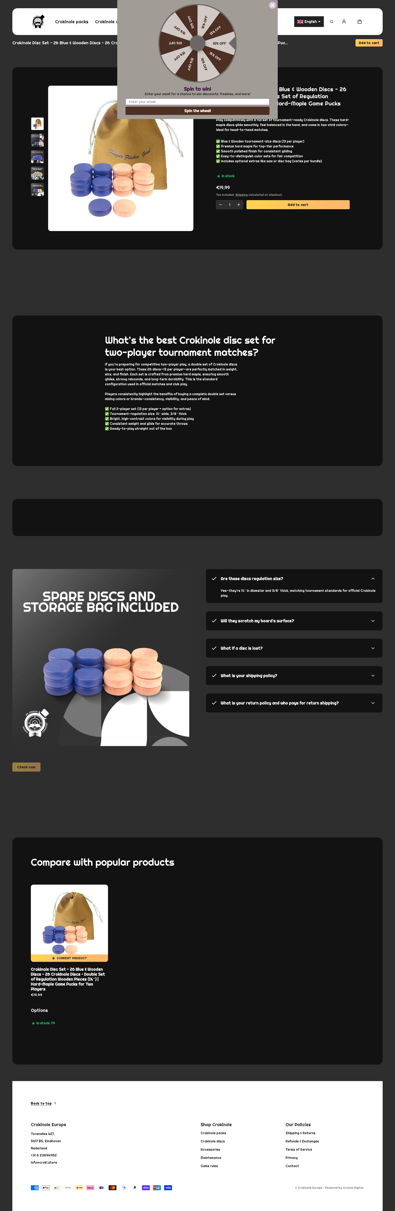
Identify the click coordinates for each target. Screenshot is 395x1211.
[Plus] (238, 204)
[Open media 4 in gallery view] (37, 173)
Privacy (292, 1158)
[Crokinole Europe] (38, 21)
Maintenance (211, 1158)
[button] (331, 21)
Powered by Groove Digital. (344, 1187)
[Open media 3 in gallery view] (37, 156)
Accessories (210, 1149)
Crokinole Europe (310, 1187)
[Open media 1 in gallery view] (37, 123)
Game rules (209, 1166)
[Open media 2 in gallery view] (37, 140)
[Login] (344, 21)
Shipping (241, 194)
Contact (292, 1166)
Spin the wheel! (197, 110)
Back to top (41, 1103)
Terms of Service (299, 1149)
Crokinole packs (213, 1133)
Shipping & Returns (300, 1133)
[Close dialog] (272, 5)
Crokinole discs (213, 1141)
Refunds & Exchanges (302, 1141)
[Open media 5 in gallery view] (37, 189)
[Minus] (220, 204)
